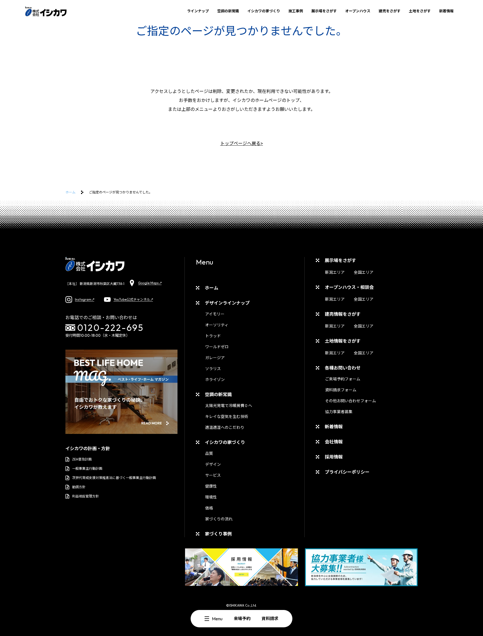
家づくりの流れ (219, 519)
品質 (209, 453)
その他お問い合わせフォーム (350, 400)
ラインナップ (198, 11)
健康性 (211, 486)
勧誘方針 (79, 487)
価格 (209, 508)
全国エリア (363, 272)
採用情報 (334, 457)
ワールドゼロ (217, 346)
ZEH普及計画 (82, 459)
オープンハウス (357, 11)
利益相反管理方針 (85, 496)
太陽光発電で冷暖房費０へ (228, 405)
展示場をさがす (324, 11)
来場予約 (242, 618)
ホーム (70, 192)
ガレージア (215, 357)
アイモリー (214, 314)
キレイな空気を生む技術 (226, 416)
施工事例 (295, 11)
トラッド (213, 335)
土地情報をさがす (343, 341)
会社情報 (334, 442)
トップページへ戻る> (241, 143)
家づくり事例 (218, 534)
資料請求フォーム (340, 389)
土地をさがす (420, 11)
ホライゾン (215, 379)
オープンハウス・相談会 (349, 287)
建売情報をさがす (343, 314)
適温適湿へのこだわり (224, 427)
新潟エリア (335, 272)
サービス (213, 475)
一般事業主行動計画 (87, 468)
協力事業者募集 (338, 411)
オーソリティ (216, 325)
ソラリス (213, 368)
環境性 (211, 497)
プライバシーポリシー (347, 472)
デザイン (213, 464)
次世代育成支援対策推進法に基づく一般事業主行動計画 (114, 478)
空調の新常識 (228, 11)
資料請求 (270, 618)
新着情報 (446, 11)
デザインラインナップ (227, 303)
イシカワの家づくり (263, 11)
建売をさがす (390, 11)
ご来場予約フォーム (342, 379)
